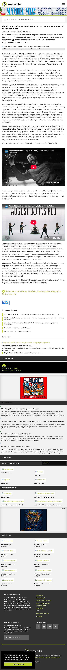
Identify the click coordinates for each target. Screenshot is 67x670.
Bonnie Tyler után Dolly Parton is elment (17, 331)
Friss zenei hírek (7, 403)
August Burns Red (12, 291)
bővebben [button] (26, 659)
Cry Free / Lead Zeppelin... (42, 574)
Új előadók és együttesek (10, 463)
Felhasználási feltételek (42, 613)
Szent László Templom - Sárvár (44, 497)
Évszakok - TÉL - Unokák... (42, 584)
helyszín (47, 603)
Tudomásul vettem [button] (18, 664)
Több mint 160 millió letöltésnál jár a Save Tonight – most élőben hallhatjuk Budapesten (32, 421)
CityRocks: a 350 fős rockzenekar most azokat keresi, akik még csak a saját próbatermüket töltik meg (34, 318)
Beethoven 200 (6, 544)
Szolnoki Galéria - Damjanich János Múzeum (48, 505)
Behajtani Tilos (39, 483)
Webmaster (39, 616)
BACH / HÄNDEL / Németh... (42, 554)
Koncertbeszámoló (16, 31)
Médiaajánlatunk (40, 598)
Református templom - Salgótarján (12, 505)
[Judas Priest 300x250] (33, 530)
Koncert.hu (46, 463)
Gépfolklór (4, 483)
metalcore (32, 291)
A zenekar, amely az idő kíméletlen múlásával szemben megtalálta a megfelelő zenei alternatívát (31, 323)
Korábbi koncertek (41, 605)
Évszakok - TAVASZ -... (41, 564)
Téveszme (37, 475)
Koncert (38, 603)
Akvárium (23, 291)
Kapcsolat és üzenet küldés (52, 657)
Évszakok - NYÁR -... (40, 544)
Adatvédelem (39, 608)
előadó (43, 603)
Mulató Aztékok (6, 473)
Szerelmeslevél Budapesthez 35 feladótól (17, 328)
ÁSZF (37, 611)
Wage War (13, 294)
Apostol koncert (6, 584)
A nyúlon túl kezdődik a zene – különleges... (17, 346)
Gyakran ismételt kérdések (43, 600)
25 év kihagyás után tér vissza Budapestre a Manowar (20, 409)
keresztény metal (43, 291)
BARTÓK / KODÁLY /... (7, 564)
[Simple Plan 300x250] (33, 398)
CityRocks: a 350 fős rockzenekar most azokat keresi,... (23, 353)
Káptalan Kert (5, 497)
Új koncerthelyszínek (9, 488)
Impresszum (39, 595)
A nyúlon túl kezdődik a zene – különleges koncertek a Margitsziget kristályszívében (31, 314)
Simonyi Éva (26, 31)
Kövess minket (7, 457)
